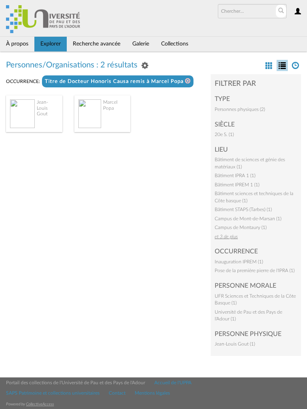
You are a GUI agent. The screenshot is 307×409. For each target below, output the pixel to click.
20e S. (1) (224, 134)
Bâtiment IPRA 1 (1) (235, 175)
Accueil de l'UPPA (172, 382)
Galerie (140, 44)
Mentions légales (152, 393)
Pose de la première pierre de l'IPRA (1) (255, 270)
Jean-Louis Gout (42, 108)
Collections (174, 44)
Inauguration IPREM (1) (239, 261)
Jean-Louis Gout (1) (235, 344)
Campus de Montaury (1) (241, 227)
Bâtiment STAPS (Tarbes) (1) (243, 209)
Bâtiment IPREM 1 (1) (237, 184)
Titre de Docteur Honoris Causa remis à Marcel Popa (115, 81)
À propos (17, 44)
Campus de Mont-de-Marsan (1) (248, 218)
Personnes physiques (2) (240, 109)
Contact (117, 393)
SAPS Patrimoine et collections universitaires (53, 393)
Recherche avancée (96, 44)
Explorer (50, 44)
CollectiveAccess (40, 404)
